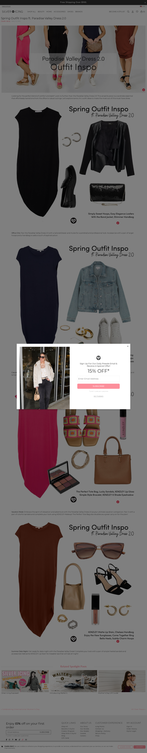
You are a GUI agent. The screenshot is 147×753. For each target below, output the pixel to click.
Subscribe (98, 386)
